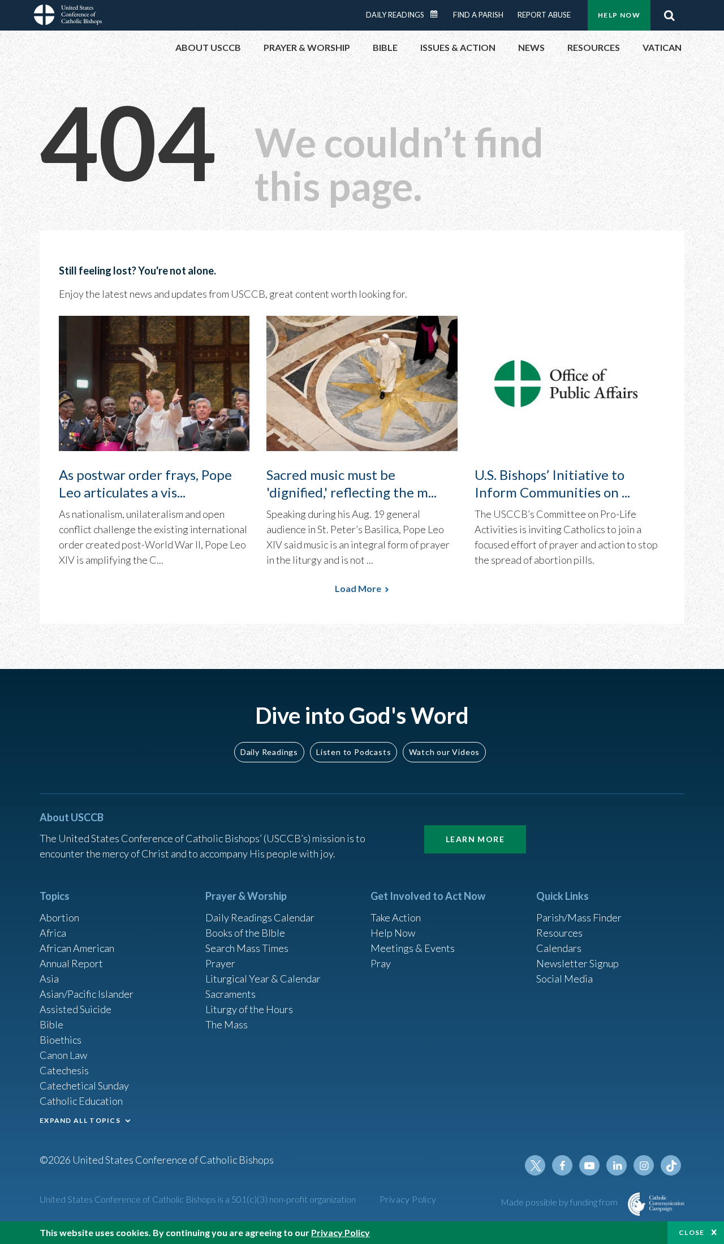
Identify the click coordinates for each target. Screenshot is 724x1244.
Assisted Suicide (75, 1009)
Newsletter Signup (577, 963)
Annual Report (71, 963)
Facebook (562, 1165)
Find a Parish (478, 14)
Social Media (564, 978)
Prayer (220, 963)
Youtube (589, 1165)
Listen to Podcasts (353, 752)
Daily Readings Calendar (437, 14)
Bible (51, 1024)
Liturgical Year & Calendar (263, 978)
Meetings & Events (412, 948)
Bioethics (60, 1039)
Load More (358, 588)
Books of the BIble (245, 932)
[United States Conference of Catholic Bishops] (68, 16)
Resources (559, 932)
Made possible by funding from (560, 1201)
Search (669, 15)
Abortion (59, 917)
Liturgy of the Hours (249, 1009)
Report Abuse (544, 14)
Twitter (535, 1165)
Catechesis (64, 1070)
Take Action (395, 917)
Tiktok (671, 1165)
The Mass (226, 1024)
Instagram (644, 1165)
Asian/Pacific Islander (86, 994)
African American (77, 948)
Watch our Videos (444, 752)
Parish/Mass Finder (579, 917)
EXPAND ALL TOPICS (80, 1120)
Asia (49, 978)
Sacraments (230, 994)
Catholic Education (81, 1101)
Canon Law (63, 1055)
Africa (53, 932)
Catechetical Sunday (84, 1085)
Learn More (475, 839)
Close (692, 1232)
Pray (380, 963)
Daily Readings (395, 14)
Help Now (619, 15)
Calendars (558, 948)
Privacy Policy (408, 1199)
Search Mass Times (246, 948)
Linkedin (616, 1165)
